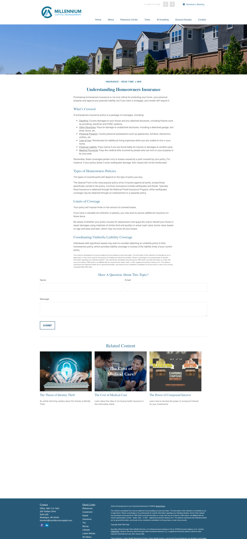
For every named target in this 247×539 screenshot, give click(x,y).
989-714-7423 (153, 4)
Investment (87, 511)
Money (85, 526)
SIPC (117, 531)
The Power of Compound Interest (170, 395)
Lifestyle (86, 529)
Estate (85, 515)
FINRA (113, 531)
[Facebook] (172, 4)
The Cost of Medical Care (111, 395)
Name (43, 280)
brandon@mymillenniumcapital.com (56, 520)
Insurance (86, 519)
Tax (84, 522)
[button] (98, 19)
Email (128, 280)
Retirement (87, 508)
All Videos (86, 536)
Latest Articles (88, 533)
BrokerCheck (160, 506)
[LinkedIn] (165, 4)
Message (44, 299)
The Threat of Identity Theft (57, 395)
